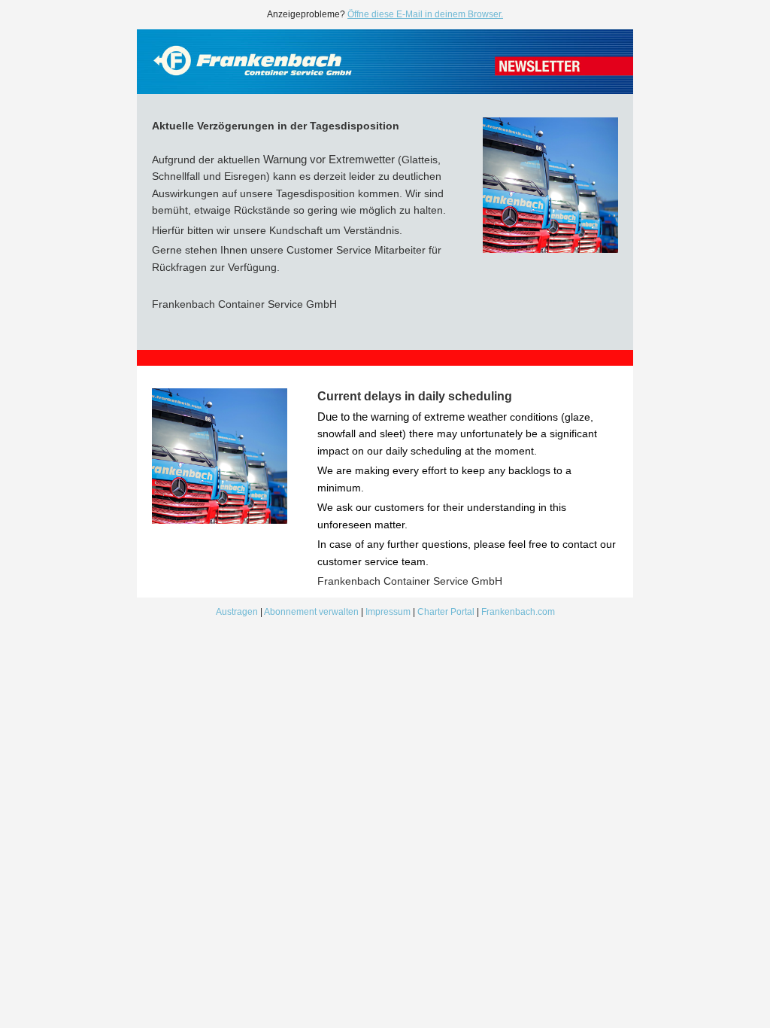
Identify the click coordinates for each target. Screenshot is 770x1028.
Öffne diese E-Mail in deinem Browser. (425, 14)
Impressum (389, 612)
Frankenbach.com (518, 612)
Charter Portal (445, 612)
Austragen (237, 612)
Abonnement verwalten (311, 612)
